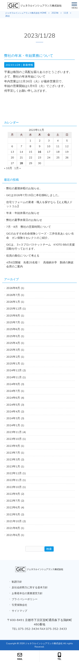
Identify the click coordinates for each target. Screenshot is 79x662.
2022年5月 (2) (15, 514)
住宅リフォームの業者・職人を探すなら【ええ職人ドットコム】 (39, 204)
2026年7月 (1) (15, 295)
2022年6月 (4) (15, 507)
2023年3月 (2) (15, 459)
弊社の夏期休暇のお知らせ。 (24, 188)
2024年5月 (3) (15, 405)
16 (39, 152)
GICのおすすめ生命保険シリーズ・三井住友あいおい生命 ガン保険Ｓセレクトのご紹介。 (40, 235)
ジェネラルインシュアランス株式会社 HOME (25, 13)
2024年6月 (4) (15, 398)
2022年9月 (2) (15, 494)
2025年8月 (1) (15, 315)
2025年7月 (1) (15, 322)
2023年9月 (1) (15, 446)
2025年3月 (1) (15, 350)
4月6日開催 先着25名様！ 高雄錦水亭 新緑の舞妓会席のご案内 (39, 264)
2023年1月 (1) (15, 466)
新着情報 (28, 65)
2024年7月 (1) (15, 391)
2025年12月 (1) (16, 308)
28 (21, 163)
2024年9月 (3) (15, 384)
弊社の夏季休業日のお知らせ (24, 220)
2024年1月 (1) (15, 425)
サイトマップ (19, 611)
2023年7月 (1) (15, 453)
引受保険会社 (19, 605)
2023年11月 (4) (16, 432)
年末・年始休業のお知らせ (22, 213)
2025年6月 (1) (15, 329)
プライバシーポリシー (24, 599)
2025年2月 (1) (15, 357)
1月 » (17, 168)
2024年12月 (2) (16, 370)
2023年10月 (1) (16, 439)
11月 (66, 13)
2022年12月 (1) (16, 473)
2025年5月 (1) (15, 336)
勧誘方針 (17, 582)
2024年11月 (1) (16, 377)
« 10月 (8, 168)
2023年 (55, 13)
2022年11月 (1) (16, 480)
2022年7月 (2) (15, 500)
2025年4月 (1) (15, 343)
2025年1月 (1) (15, 363)
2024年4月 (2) (15, 411)
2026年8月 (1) (15, 288)
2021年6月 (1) (15, 535)
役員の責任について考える (22, 255)
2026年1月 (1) (15, 302)
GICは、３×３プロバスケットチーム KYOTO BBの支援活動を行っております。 (40, 247)
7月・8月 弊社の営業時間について (28, 227)
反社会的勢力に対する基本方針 (30, 587)
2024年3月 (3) (15, 418)
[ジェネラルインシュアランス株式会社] (34, 5)
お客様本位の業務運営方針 (27, 593)
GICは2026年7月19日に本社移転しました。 (33, 195)
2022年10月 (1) (16, 487)
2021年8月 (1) (15, 528)
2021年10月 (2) (16, 521)
